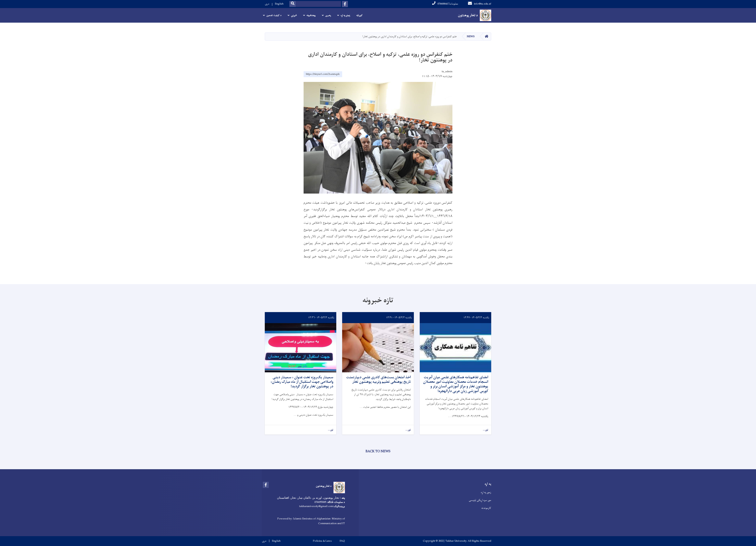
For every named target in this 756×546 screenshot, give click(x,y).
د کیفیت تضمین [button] (273, 15)
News (471, 36)
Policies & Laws (322, 541)
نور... (485, 430)
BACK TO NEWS (378, 451)
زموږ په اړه (486, 492)
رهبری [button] (328, 15)
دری (267, 3)
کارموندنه (486, 508)
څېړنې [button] (294, 15)
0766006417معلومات (447, 3)
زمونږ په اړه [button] (345, 15)
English (279, 3)
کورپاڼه (359, 15)
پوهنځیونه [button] (311, 15)
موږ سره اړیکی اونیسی (480, 500)
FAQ (342, 541)
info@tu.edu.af (482, 3)
